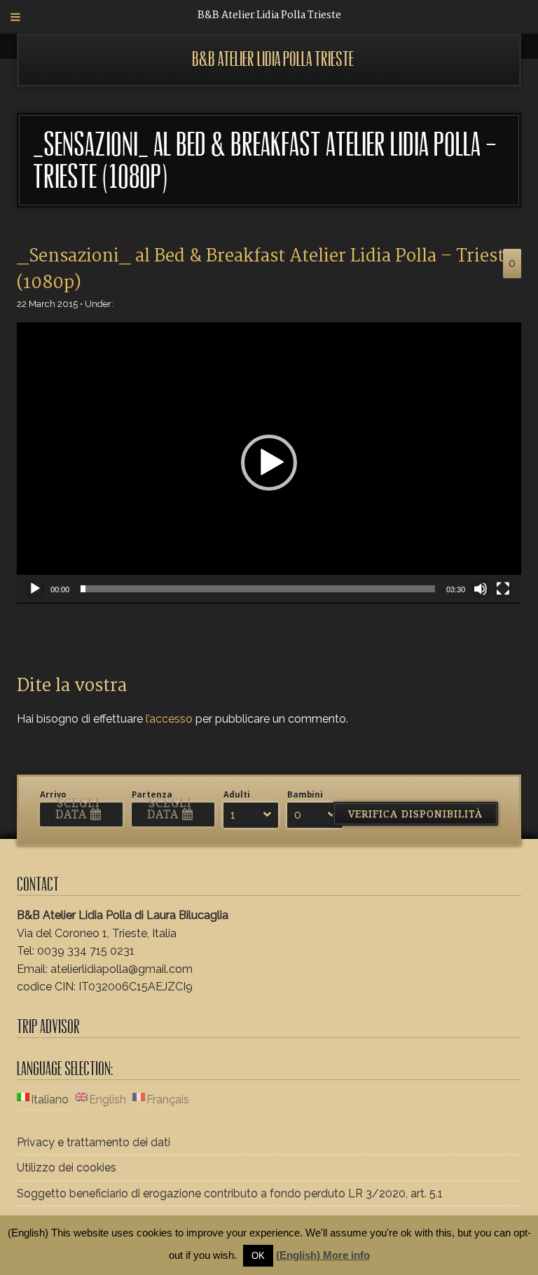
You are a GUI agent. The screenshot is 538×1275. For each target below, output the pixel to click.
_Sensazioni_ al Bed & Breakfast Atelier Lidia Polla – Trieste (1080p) (265, 270)
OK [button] (258, 1255)
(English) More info (323, 1255)
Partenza (152, 795)
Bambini (305, 795)
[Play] (35, 589)
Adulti (236, 795)
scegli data (77, 809)
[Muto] (481, 589)
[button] (269, 463)
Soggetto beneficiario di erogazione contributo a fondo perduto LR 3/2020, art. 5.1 (230, 1193)
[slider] (258, 588)
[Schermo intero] (503, 589)
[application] (269, 463)
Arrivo (53, 795)
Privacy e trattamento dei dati (93, 1142)
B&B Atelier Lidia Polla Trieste (273, 59)
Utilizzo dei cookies (66, 1167)
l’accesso (169, 718)
